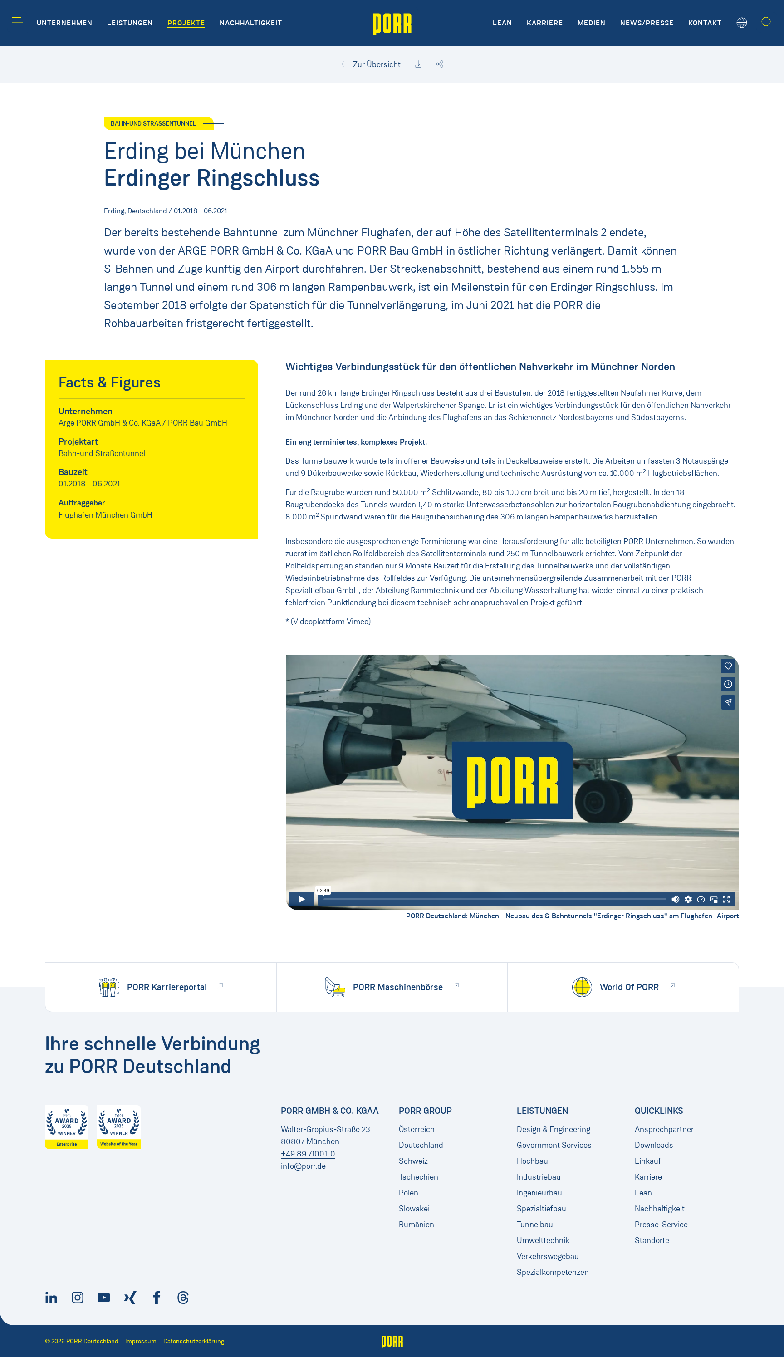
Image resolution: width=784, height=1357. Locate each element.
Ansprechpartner (664, 1129)
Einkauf (648, 1161)
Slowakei (414, 1209)
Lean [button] (502, 23)
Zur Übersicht (376, 64)
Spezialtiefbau (541, 1209)
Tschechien (418, 1177)
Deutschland (421, 1145)
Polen (408, 1193)
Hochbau (532, 1161)
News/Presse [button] (647, 23)
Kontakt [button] (705, 23)
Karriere (648, 1177)
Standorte (652, 1240)
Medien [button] (592, 23)
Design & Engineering (553, 1129)
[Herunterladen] (418, 64)
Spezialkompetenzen (553, 1272)
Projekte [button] (186, 23)
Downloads (654, 1145)
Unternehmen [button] (65, 23)
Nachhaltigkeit (660, 1209)
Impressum (141, 1341)
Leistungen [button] (130, 23)
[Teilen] (440, 64)
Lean (643, 1193)
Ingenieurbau (539, 1193)
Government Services (554, 1145)
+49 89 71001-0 (308, 1154)
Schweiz (413, 1161)
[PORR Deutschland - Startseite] (392, 23)
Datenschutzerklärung (193, 1341)
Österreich (417, 1129)
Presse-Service (661, 1225)
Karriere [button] (545, 23)
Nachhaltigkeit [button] (251, 23)
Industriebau (539, 1177)
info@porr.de (303, 1166)
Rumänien (416, 1225)
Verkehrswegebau (548, 1256)
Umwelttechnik (543, 1240)
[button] (17, 22)
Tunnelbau (535, 1225)
